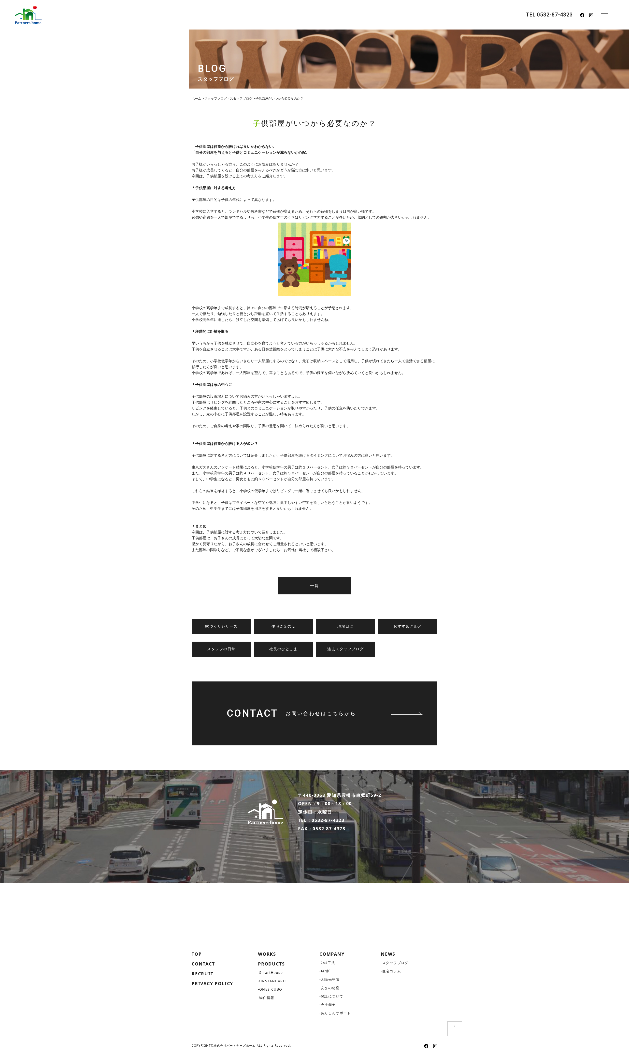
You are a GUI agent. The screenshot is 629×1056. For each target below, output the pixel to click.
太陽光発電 (330, 979)
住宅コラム (391, 971)
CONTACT (203, 964)
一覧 (314, 585)
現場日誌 (345, 626)
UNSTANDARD (272, 981)
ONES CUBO (270, 989)
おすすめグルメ (407, 626)
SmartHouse (271, 972)
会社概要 (328, 1004)
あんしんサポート (336, 1013)
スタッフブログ (395, 962)
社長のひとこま (283, 649)
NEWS (388, 954)
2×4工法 (328, 962)
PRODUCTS (271, 964)
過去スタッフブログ (345, 649)
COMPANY (332, 954)
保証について (332, 996)
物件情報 (266, 997)
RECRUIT (203, 974)
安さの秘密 (330, 987)
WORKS (267, 954)
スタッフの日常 (221, 649)
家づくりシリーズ (221, 626)
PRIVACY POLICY (212, 983)
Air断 (325, 971)
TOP (196, 954)
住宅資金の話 (283, 626)
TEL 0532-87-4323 (549, 14)
